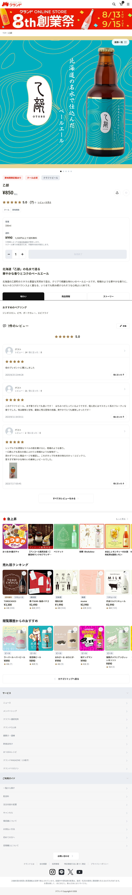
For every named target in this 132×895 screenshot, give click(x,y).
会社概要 (43, 863)
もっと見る (121, 518)
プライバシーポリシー (99, 863)
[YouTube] (79, 872)
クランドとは (29, 863)
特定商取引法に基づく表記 (74, 863)
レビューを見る (44, 202)
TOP (5, 32)
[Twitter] (70, 872)
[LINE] (61, 872)
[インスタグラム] (52, 872)
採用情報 (55, 863)
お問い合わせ (63, 856)
